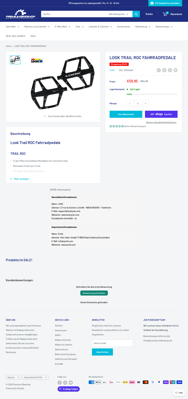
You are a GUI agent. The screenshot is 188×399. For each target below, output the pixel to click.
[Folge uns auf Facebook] (60, 382)
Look (112, 70)
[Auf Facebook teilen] (159, 70)
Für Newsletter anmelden (167, 3)
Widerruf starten (63, 344)
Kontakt (59, 363)
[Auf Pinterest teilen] (164, 70)
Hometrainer (123, 26)
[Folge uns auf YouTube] (71, 382)
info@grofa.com (65, 241)
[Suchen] (136, 14)
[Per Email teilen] (175, 70)
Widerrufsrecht (63, 339)
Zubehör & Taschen (99, 26)
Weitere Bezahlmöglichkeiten (161, 122)
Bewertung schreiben (94, 293)
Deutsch (11, 377)
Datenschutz (61, 349)
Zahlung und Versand (66, 358)
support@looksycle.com (69, 211)
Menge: (113, 103)
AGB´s (58, 335)
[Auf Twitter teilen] (170, 70)
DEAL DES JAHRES (15, 35)
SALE (33, 35)
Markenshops (162, 26)
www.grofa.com (68, 244)
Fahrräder (11, 26)
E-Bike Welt (61, 26)
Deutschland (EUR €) (33, 377)
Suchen (59, 325)
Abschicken (102, 352)
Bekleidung (141, 26)
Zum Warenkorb (126, 114)
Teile (77, 26)
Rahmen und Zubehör (35, 26)
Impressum (61, 330)
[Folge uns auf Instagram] (65, 382)
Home (8, 46)
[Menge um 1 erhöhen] (145, 103)
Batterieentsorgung (65, 354)
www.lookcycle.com (70, 215)
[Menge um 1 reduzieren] (130, 103)
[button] (117, 126)
